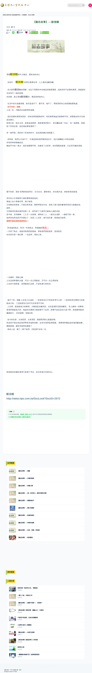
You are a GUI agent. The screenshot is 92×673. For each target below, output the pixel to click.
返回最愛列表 (16, 15)
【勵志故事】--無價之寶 (25, 486)
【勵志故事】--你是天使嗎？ (26, 632)
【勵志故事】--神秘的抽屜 (26, 523)
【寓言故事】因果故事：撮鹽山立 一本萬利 (31, 610)
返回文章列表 (7, 15)
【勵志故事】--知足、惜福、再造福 (29, 530)
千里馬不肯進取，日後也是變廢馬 (28, 617)
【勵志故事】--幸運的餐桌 (26, 478)
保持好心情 (21, 647)
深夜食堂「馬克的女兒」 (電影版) (28, 588)
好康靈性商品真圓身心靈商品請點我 (20, 417)
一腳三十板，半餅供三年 (25, 595)
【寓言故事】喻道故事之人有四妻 (28, 640)
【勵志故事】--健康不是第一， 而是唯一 (30, 603)
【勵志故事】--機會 (24, 471)
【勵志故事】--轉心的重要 (26, 508)
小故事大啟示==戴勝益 (24, 625)
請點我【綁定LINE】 (26, 414)
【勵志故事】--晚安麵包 (25, 537)
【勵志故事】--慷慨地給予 (26, 500)
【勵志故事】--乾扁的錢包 (26, 515)
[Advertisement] (46, 165)
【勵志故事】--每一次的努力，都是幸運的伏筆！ (33, 493)
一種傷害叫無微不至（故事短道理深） (29, 654)
